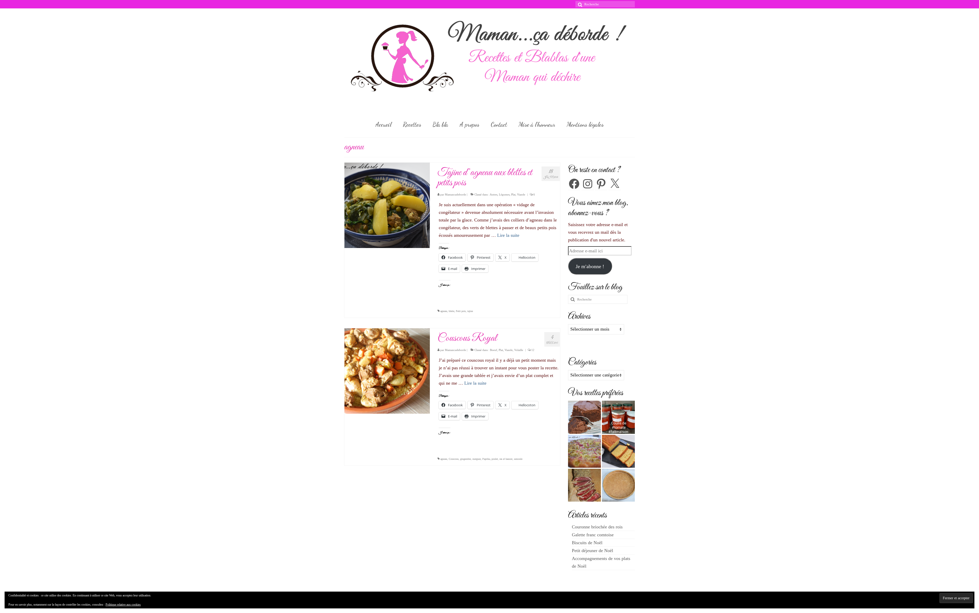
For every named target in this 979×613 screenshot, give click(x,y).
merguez (476, 459)
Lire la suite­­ (508, 235)
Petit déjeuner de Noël (592, 550)
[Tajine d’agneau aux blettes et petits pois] (387, 204)
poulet (495, 459)
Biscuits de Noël (587, 542)
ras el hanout (505, 459)
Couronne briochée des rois (597, 526)
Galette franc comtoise (593, 534)
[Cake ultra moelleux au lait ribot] (618, 451)
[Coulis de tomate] (618, 417)
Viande (521, 194)
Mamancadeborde (455, 194)
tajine (470, 311)
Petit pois (461, 311)
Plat (513, 194)
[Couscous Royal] (387, 370)
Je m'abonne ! (590, 266)
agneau (443, 311)
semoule (518, 459)
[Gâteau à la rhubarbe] (584, 451)
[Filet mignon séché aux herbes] (584, 485)
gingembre (465, 459)
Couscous (454, 459)
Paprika (486, 459)
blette (451, 311)
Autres (493, 194)
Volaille (518, 349)
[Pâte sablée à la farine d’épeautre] (618, 485)
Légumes (504, 194)
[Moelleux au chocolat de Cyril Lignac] (584, 417)
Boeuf (493, 349)
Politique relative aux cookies (123, 604)
